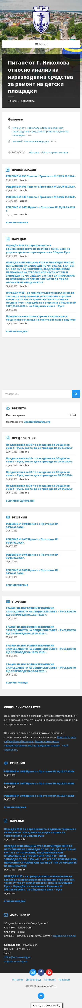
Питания (17, 979)
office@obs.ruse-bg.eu (17, 957)
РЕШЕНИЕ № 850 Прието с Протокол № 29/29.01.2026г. (41, 176)
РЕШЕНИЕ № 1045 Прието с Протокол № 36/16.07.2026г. (32, 571)
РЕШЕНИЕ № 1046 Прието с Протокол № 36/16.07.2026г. (32, 556)
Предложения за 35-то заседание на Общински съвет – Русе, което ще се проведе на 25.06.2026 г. (39, 460)
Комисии (49, 979)
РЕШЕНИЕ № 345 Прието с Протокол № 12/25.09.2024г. (41, 197)
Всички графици (17, 682)
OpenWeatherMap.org (37, 421)
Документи (28, 101)
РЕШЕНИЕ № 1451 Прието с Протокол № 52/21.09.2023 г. (40, 208)
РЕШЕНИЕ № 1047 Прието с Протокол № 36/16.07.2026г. (32, 540)
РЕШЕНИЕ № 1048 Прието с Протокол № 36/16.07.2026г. (32, 525)
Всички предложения (20, 500)
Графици (64, 979)
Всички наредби (16, 331)
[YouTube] (49, 972)
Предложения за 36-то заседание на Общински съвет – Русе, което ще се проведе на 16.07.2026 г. (39, 446)
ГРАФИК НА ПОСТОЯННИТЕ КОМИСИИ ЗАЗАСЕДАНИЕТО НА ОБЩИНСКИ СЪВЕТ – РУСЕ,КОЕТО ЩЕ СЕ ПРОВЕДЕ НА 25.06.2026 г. (41, 630)
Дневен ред (33, 979)
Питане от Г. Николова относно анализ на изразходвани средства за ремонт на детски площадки (40, 131)
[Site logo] (41, 32)
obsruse (34, 152)
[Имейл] (32, 972)
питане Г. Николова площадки (31, 141)
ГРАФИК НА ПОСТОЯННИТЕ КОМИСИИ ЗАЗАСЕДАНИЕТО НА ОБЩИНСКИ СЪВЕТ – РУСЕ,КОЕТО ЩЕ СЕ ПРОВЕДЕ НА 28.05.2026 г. (41, 649)
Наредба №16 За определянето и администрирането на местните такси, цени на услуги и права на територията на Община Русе (38, 249)
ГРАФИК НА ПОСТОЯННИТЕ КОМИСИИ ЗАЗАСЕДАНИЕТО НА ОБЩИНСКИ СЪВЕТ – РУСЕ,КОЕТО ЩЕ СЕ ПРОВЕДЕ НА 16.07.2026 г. (41, 611)
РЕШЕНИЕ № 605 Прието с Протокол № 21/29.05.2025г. (41, 186)
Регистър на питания (55, 152)
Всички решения (17, 222)
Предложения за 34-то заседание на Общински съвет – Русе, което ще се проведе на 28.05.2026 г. (39, 473)
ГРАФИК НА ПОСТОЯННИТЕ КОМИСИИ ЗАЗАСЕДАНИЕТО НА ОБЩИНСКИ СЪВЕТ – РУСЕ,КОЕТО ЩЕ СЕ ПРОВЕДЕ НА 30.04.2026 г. (41, 668)
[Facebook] (41, 972)
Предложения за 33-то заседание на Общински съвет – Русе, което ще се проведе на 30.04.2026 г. (40, 487)
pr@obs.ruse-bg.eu (64, 936)
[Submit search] (76, 394)
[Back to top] (41, 996)
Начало (12, 101)
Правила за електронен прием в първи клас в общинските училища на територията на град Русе (41, 317)
